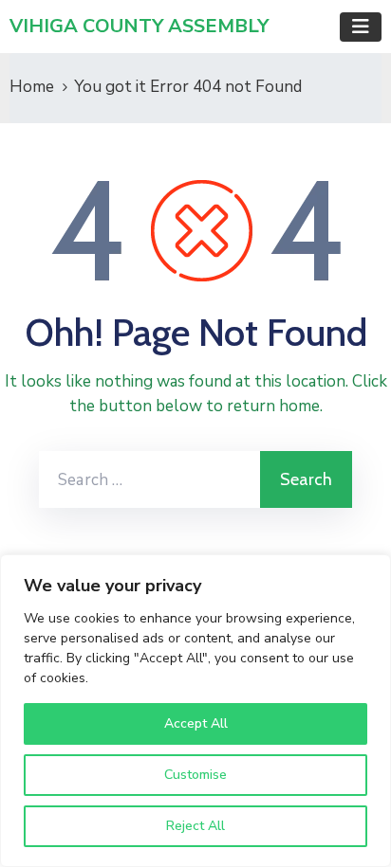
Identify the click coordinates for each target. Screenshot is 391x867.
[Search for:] (149, 479)
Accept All (196, 723)
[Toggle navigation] (361, 27)
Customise (195, 775)
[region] (195, 710)
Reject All (195, 826)
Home (31, 87)
